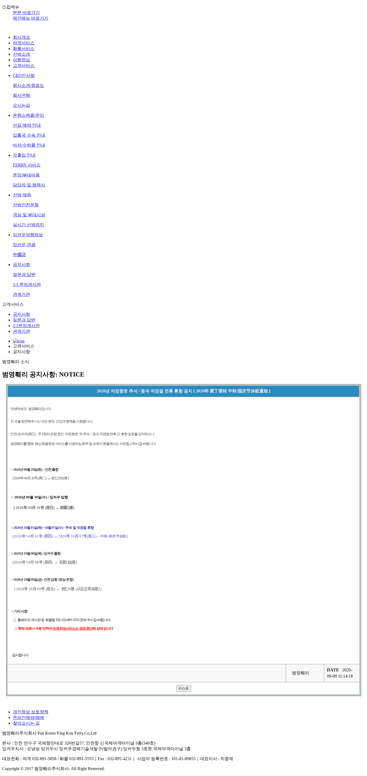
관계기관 (21, 294)
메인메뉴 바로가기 (30, 18)
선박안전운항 (26, 205)
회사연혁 (21, 95)
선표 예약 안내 (27, 125)
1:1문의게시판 (26, 325)
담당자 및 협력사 (29, 185)
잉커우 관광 (24, 244)
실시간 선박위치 (28, 224)
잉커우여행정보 (28, 234)
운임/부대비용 (26, 175)
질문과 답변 (24, 274)
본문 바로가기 (26, 12)
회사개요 (21, 37)
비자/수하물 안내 (29, 145)
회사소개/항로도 (28, 85)
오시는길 (21, 105)
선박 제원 (22, 195)
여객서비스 (23, 43)
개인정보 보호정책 (30, 712)
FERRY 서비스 (27, 165)
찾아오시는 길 (26, 723)
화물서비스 (23, 48)
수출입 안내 (24, 155)
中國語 (19, 254)
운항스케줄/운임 (28, 115)
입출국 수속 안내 (29, 135)
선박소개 (21, 54)
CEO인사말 (24, 75)
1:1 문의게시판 (27, 284)
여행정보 (21, 60)
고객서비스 (23, 65)
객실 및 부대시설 (29, 214)
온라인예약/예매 (28, 717)
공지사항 (21, 264)
